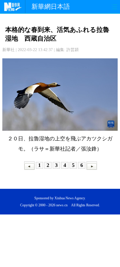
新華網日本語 (50, 6)
